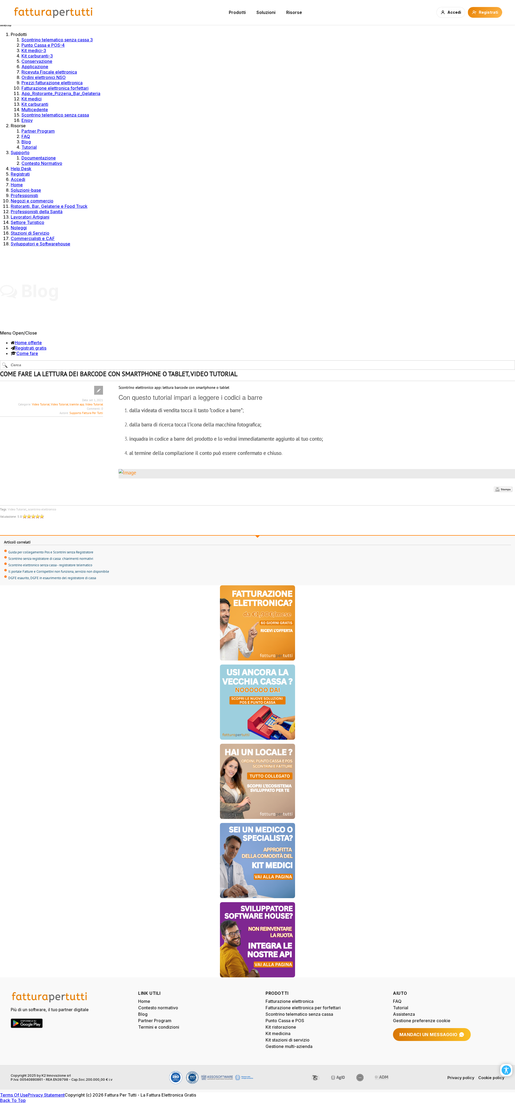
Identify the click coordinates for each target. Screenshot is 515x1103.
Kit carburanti (34, 104)
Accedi (18, 179)
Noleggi (19, 227)
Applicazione (34, 66)
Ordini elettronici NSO (43, 77)
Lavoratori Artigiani (30, 217)
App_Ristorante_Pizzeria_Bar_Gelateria (60, 93)
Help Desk (21, 168)
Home (17, 184)
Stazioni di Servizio (30, 233)
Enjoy (27, 120)
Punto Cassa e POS (285, 1020)
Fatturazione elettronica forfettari (55, 88)
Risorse (294, 12)
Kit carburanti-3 (37, 56)
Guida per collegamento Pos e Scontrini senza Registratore (50, 552)
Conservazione (36, 61)
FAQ (25, 136)
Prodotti (237, 12)
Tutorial (29, 147)
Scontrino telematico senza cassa (55, 115)
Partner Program (38, 131)
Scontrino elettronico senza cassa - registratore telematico (50, 565)
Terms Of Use (14, 1095)
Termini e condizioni (158, 1027)
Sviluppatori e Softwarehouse (40, 243)
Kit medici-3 (33, 50)
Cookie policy (491, 1077)
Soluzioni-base (26, 190)
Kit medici (31, 98)
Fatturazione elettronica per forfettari (303, 1007)
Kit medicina (278, 1033)
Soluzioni (265, 12)
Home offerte (28, 342)
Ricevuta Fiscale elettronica (49, 72)
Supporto (20, 152)
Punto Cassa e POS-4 (43, 45)
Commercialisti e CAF (33, 238)
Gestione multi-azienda (289, 1046)
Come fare (27, 353)
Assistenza (404, 1014)
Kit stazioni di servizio (288, 1040)
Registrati (20, 174)
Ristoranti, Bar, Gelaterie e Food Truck (49, 206)
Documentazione (38, 158)
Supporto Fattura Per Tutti (86, 413)
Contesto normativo (158, 1007)
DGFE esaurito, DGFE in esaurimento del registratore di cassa (52, 578)
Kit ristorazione (281, 1027)
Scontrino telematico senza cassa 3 (57, 39)
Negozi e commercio (32, 201)
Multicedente (34, 109)
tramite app (76, 404)
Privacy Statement (46, 1095)
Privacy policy (460, 1077)
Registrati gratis (30, 348)
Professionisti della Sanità (36, 211)
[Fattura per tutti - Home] (53, 12)
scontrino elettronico (42, 509)
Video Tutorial (41, 404)
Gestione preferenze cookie (421, 1020)
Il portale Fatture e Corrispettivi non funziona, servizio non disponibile (58, 571)
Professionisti (24, 195)
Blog (26, 141)
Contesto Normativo (41, 163)
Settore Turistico (27, 222)
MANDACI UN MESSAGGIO (428, 1034)
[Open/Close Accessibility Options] (506, 1070)
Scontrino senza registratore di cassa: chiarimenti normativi (50, 558)
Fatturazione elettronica (290, 1001)
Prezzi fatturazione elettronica (52, 82)
